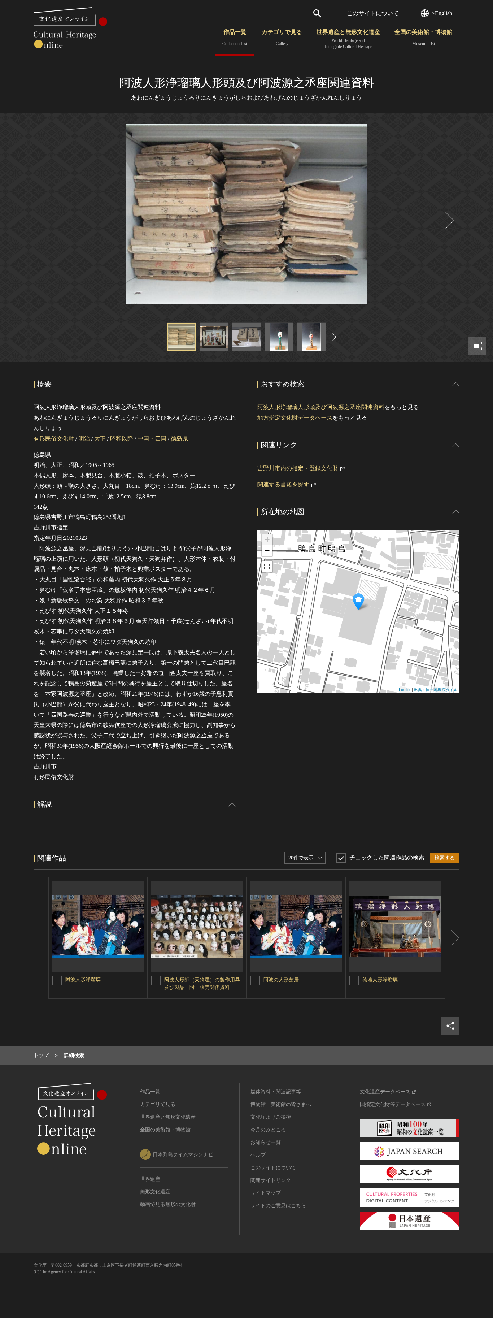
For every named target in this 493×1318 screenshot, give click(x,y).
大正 (100, 438)
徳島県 (179, 438)
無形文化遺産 (155, 1192)
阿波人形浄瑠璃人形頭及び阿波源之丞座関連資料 (320, 407)
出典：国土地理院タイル (436, 689)
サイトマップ (265, 1193)
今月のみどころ (268, 1129)
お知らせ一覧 (265, 1142)
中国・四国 (152, 438)
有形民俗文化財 (54, 438)
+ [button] (267, 539)
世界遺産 (150, 1179)
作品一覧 (234, 37)
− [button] (267, 550)
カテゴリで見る (282, 37)
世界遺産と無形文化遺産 (348, 39)
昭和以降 (121, 438)
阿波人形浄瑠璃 (83, 979)
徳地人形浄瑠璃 (380, 980)
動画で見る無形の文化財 (168, 1204)
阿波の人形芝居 (281, 980)
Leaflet (405, 689)
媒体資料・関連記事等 (275, 1091)
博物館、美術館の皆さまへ (280, 1104)
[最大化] (267, 566)
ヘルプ (258, 1155)
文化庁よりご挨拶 (270, 1117)
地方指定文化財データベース (294, 418)
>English (442, 13)
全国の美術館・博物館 (423, 37)
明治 (84, 438)
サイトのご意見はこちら (278, 1205)
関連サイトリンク (270, 1180)
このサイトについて (373, 13)
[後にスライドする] (448, 220)
